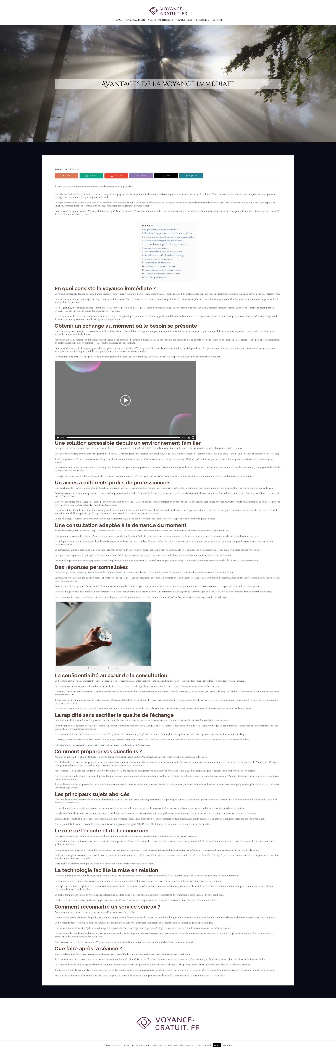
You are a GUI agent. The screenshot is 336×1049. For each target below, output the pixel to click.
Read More (227, 1045)
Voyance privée (184, 20)
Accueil (118, 20)
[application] (125, 400)
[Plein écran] (193, 437)
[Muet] (188, 437)
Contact (217, 20)
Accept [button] (216, 1045)
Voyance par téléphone (160, 20)
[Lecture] (58, 437)
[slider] (123, 437)
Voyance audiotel (135, 20)
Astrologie (201, 20)
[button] (125, 400)
